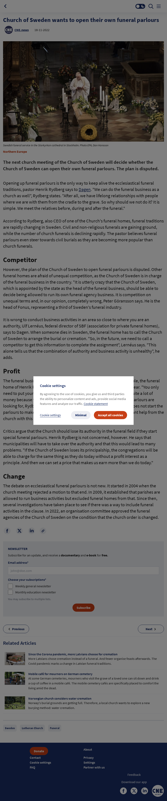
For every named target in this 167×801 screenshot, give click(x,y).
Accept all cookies (110, 415)
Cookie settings (50, 415)
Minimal (81, 415)
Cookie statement (96, 404)
